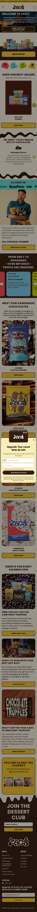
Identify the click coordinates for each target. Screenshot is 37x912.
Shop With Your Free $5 (18, 472)
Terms (29, 478)
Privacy (32, 478)
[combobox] (5, 460)
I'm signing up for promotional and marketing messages (14, 469)
